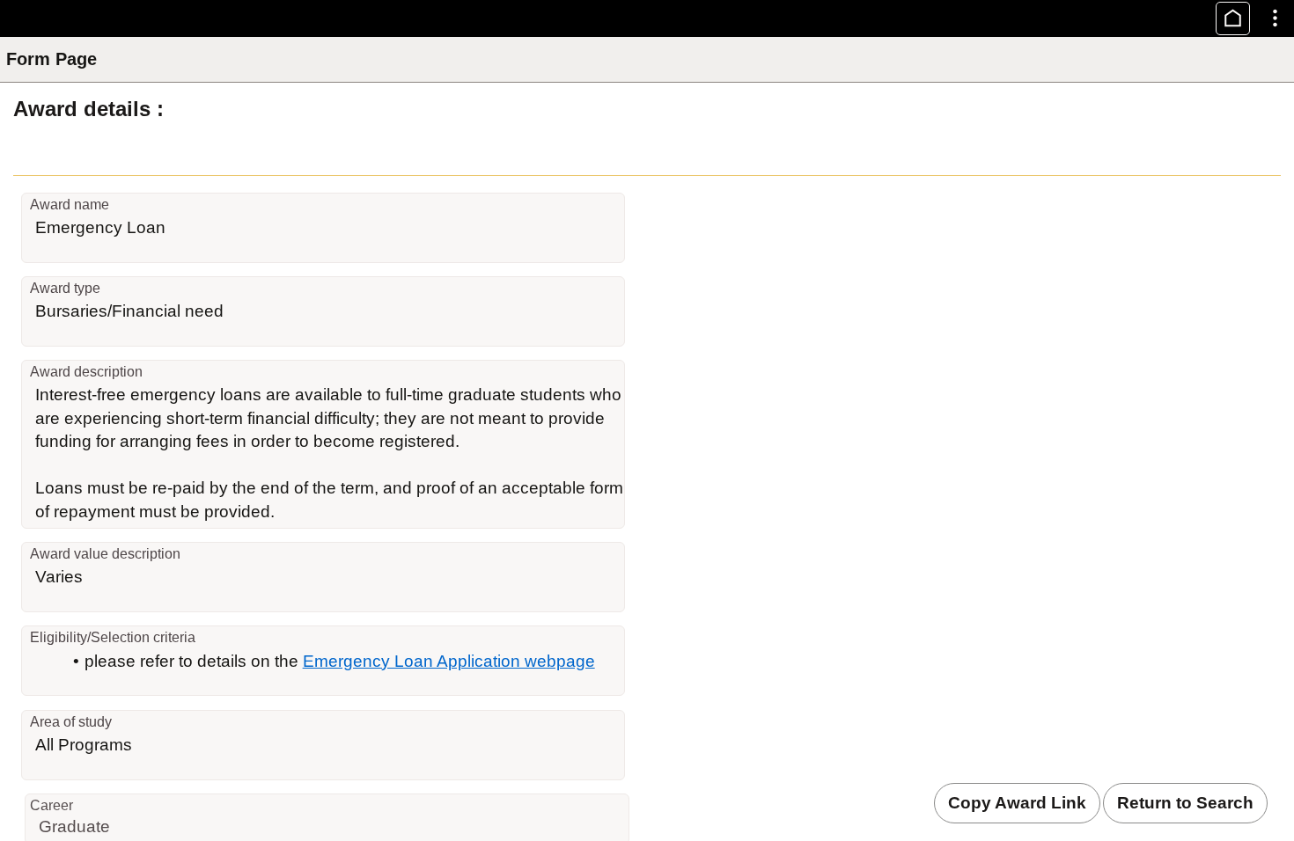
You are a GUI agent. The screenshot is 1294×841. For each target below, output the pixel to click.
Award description (86, 371)
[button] (1232, 18)
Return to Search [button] (1185, 802)
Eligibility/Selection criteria (112, 637)
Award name (69, 204)
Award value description (105, 553)
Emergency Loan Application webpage (449, 661)
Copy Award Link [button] (1017, 802)
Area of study (71, 721)
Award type (65, 288)
